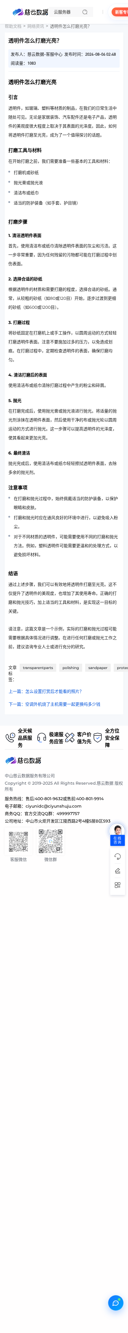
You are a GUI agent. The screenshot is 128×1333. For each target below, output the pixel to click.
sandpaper (97, 667)
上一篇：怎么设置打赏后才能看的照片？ (46, 691)
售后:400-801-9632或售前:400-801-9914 (65, 798)
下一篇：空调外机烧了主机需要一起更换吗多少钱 (54, 704)
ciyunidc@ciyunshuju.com (54, 806)
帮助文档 (13, 26)
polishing (71, 667)
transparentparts (38, 667)
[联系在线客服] (116, 1303)
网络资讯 (35, 26)
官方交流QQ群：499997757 (51, 813)
